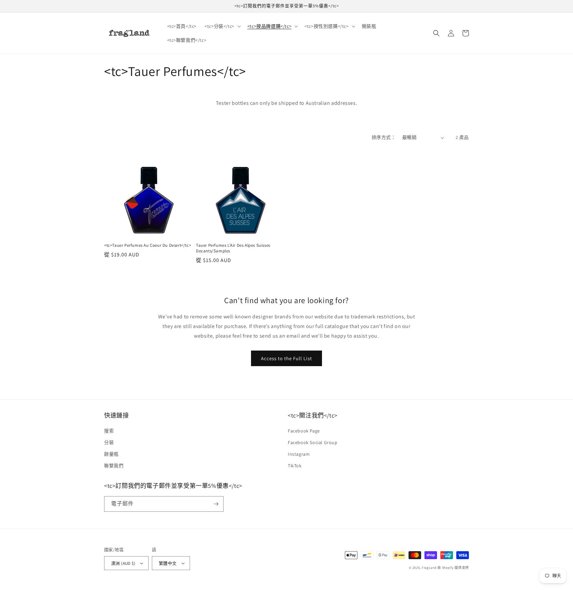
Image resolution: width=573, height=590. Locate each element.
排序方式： (384, 137)
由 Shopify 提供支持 (453, 567)
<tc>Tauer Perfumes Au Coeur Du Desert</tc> (147, 245)
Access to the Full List (286, 358)
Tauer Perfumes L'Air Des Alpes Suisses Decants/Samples (233, 248)
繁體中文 (168, 563)
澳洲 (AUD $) (123, 563)
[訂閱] (216, 504)
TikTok (295, 466)
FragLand (429, 567)
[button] (222, 26)
